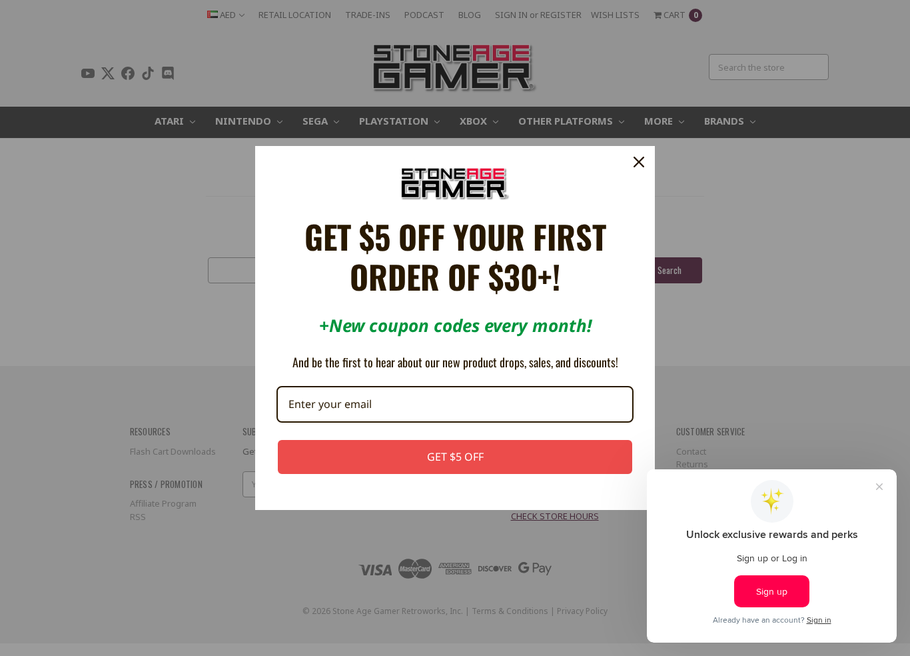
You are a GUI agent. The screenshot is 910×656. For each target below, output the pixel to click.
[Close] (639, 162)
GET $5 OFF (455, 456)
